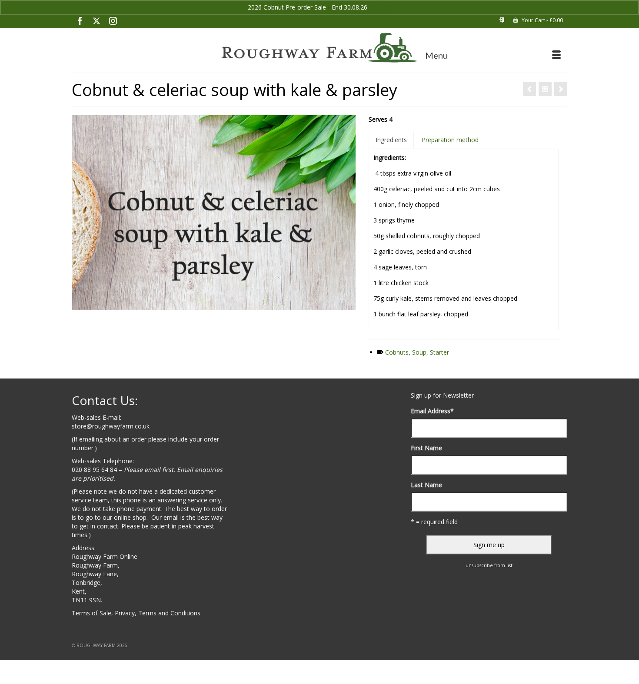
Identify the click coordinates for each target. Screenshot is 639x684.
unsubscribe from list (489, 565)
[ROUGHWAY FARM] (319, 48)
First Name (426, 448)
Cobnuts (397, 352)
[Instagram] (113, 20)
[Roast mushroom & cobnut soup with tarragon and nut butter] (560, 89)
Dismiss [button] (380, 7)
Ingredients (391, 140)
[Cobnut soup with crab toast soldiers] (529, 89)
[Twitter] (96, 20)
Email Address (432, 411)
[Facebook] (80, 20)
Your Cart (541, 20)
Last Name (426, 485)
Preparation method (450, 140)
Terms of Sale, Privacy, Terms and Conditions (136, 613)
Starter (439, 352)
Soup (419, 352)
